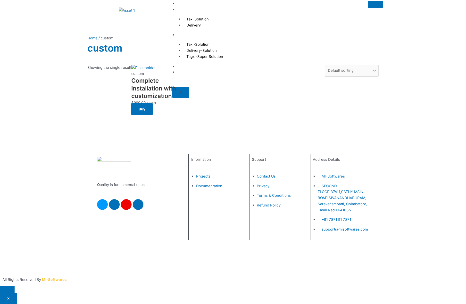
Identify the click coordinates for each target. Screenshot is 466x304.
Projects (188, 9)
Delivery (193, 25)
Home (186, 3)
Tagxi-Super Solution (204, 56)
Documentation (194, 72)
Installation (190, 35)
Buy (142, 109)
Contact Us (190, 66)
